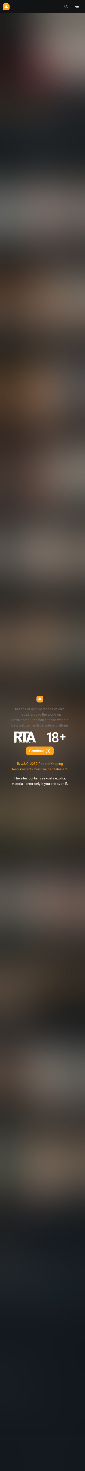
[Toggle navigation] (76, 6)
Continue (37, 751)
